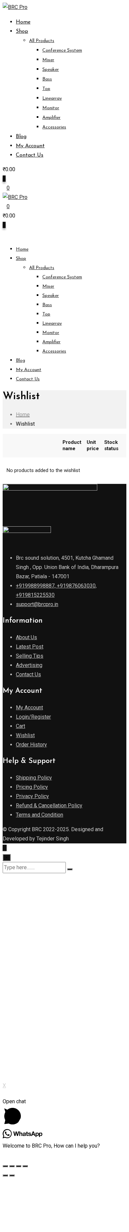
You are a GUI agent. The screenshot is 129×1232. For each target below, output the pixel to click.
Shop (22, 31)
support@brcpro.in (37, 604)
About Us (26, 637)
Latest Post (29, 646)
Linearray (52, 98)
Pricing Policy (32, 787)
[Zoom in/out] (25, 1166)
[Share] (12, 1166)
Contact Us (29, 155)
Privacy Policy (32, 796)
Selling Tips (29, 656)
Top (46, 88)
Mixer (48, 60)
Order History (31, 744)
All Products (41, 40)
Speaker (50, 69)
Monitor (50, 108)
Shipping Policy (34, 778)
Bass (47, 79)
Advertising (29, 665)
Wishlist (25, 735)
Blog (21, 136)
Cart (20, 726)
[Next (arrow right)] (12, 1175)
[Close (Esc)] (5, 1166)
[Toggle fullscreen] (18, 1166)
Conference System (62, 50)
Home (23, 22)
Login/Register (33, 717)
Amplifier (51, 117)
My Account (30, 146)
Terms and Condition (39, 815)
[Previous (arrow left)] (5, 1175)
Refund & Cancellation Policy (49, 805)
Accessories (54, 127)
